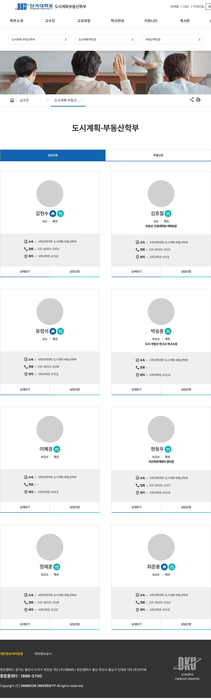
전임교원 (53, 155)
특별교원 (158, 155)
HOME (175, 6)
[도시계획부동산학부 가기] (34, 6)
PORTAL (198, 6)
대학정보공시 (43, 654)
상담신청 (75, 271)
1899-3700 (31, 676)
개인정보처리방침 (11, 654)
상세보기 (25, 271)
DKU (186, 6)
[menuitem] (16, 21)
